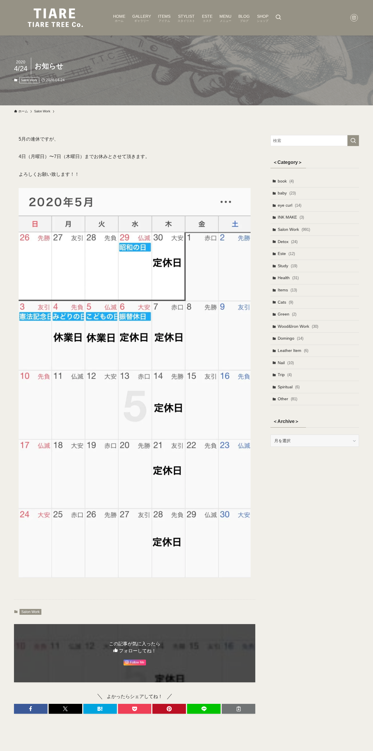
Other (287, 398)
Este (286, 253)
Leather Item (293, 350)
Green (287, 314)
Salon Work (29, 80)
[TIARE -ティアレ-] (56, 18)
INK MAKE (291, 217)
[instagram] (354, 18)
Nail (286, 362)
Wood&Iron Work (298, 326)
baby (287, 193)
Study (287, 265)
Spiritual (289, 387)
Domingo (290, 338)
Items (287, 290)
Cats (285, 302)
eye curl (289, 205)
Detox (288, 241)
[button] (30, 709)
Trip (285, 374)
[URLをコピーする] (238, 709)
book (286, 181)
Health (288, 277)
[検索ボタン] (278, 18)
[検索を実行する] (353, 140)
